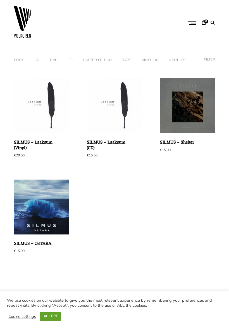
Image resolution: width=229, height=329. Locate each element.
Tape (126, 60)
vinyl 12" (177, 60)
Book (19, 60)
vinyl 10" (150, 60)
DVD (54, 60)
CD (37, 60)
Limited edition (97, 60)
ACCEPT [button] (51, 316)
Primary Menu (192, 23)
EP (70, 60)
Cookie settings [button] (22, 316)
